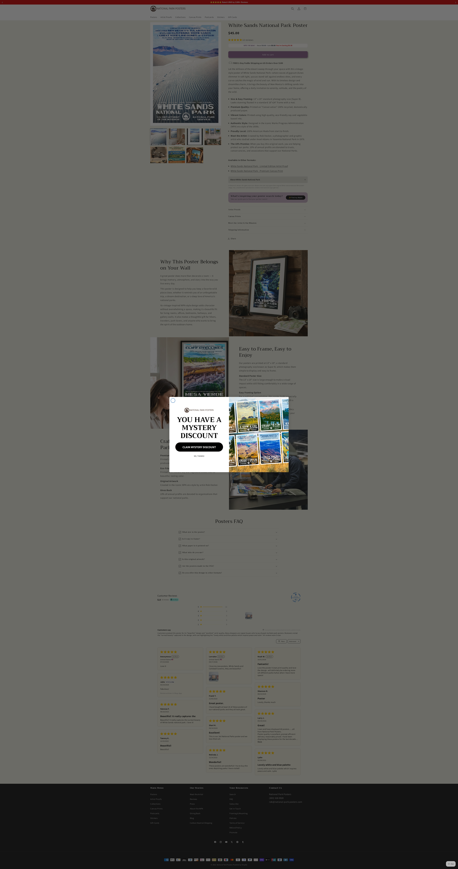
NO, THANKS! (199, 456)
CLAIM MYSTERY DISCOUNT (199, 447)
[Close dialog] (173, 400)
